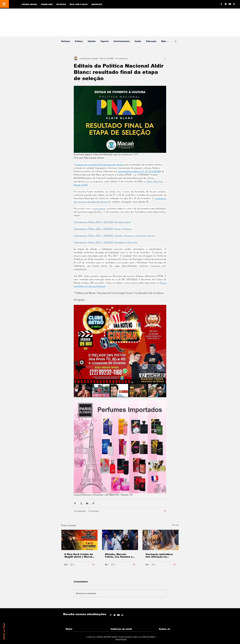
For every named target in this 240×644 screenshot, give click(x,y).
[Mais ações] (164, 58)
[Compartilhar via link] (93, 503)
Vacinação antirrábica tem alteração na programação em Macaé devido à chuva (160, 555)
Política (79, 41)
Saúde (138, 41)
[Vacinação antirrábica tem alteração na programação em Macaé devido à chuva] (160, 540)
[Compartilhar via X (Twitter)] (81, 503)
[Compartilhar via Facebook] (75, 503)
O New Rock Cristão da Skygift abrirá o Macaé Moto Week (78, 555)
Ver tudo (175, 525)
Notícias (65, 41)
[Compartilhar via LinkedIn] (87, 503)
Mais (163, 41)
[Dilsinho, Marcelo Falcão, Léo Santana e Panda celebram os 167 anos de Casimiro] (120, 540)
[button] (175, 41)
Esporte (105, 41)
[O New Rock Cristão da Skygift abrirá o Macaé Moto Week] (79, 540)
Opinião (92, 41)
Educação (151, 41)
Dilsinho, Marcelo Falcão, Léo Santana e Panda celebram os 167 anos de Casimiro (119, 555)
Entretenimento (122, 41)
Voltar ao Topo (4, 631)
